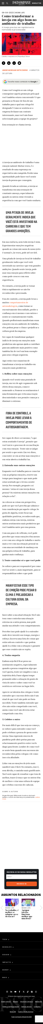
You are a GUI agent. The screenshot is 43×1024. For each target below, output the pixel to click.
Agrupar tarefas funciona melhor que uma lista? (27, 914)
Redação (38, 1002)
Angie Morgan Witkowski (15, 70)
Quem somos (6, 1002)
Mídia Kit (13, 1012)
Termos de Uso (26, 1007)
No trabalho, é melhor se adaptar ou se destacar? (12, 913)
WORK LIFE (20, 12)
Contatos (37, 1007)
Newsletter (36, 3)
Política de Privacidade (11, 1007)
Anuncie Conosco (26, 1002)
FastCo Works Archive (25, 1012)
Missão (15, 1002)
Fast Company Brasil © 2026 (21, 1017)
